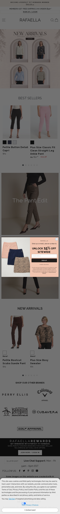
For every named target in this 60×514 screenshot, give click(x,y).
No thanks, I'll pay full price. (44, 264)
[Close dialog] (56, 239)
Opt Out (12, 499)
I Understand (30, 510)
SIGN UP (44, 260)
